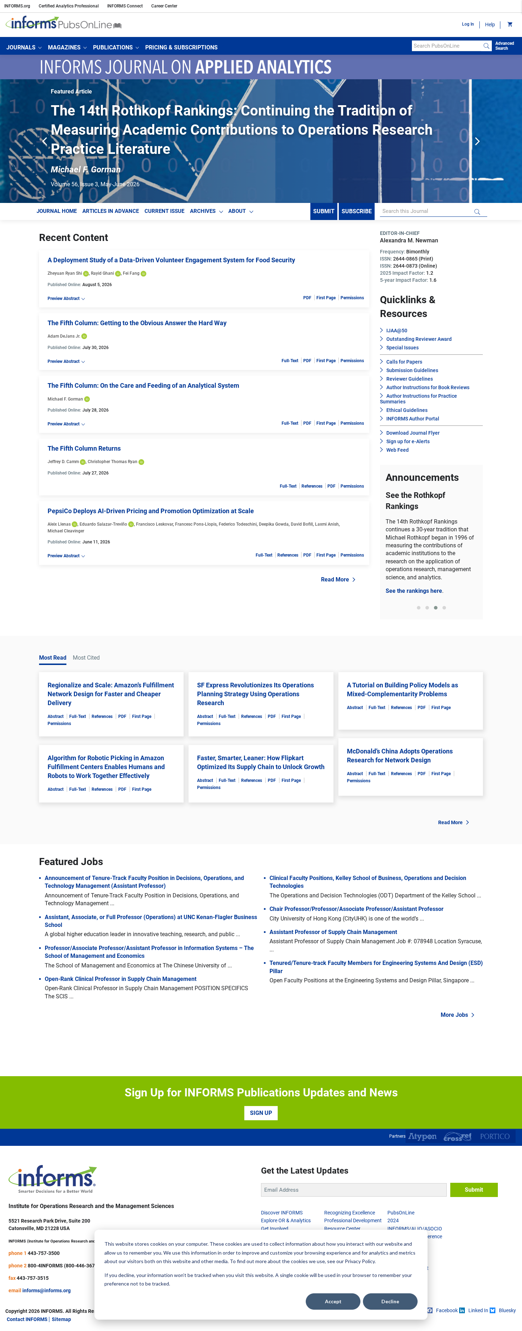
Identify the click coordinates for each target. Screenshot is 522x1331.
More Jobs (454, 1014)
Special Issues (402, 347)
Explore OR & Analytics (286, 1220)
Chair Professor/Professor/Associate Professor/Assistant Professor (357, 909)
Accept (333, 1301)
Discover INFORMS (282, 1212)
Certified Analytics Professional (69, 6)
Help (490, 24)
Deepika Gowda (274, 524)
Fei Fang (131, 273)
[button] (24, 48)
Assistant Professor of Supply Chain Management (333, 932)
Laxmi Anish (327, 524)
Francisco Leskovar (154, 524)
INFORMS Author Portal (412, 419)
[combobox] (446, 46)
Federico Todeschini (238, 524)
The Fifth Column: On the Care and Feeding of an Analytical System (143, 385)
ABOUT (237, 211)
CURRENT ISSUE (164, 211)
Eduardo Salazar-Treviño (103, 524)
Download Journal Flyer (413, 433)
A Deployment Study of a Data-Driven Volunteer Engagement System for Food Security (171, 260)
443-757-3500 (44, 1253)
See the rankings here (414, 590)
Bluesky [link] (507, 1310)
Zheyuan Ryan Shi (65, 273)
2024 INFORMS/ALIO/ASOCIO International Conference (414, 1228)
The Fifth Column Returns (84, 448)
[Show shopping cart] (509, 25)
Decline (390, 1301)
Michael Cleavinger (66, 530)
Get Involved (274, 1228)
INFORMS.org (17, 6)
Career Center (164, 6)
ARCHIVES (203, 211)
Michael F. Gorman (65, 399)
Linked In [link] (478, 1310)
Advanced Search (504, 46)
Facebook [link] (447, 1310)
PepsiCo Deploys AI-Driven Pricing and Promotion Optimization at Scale (151, 511)
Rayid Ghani (102, 273)
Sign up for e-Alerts (408, 441)
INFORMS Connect (125, 6)
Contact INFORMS (27, 1319)
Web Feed (397, 450)
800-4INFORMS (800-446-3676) (63, 1265)
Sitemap (61, 1319)
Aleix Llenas (59, 524)
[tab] (418, 607)
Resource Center (342, 1228)
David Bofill (302, 524)
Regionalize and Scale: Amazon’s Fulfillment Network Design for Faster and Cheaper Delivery (111, 694)
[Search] (486, 46)
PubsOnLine (400, 1212)
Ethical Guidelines (407, 410)
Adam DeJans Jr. (64, 336)
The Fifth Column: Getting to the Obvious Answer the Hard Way (137, 323)
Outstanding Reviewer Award (419, 339)
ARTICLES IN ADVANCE (110, 211)
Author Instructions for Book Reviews (427, 387)
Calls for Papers (404, 362)
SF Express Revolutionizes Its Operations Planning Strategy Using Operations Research (255, 694)
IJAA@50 (396, 330)
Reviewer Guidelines (409, 379)
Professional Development (353, 1220)
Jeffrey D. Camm (63, 461)
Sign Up (261, 1113)
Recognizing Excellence (349, 1212)
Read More (335, 579)
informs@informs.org (46, 1290)
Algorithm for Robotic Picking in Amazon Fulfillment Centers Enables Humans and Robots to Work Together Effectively (106, 766)
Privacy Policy (360, 1261)
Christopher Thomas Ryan (112, 461)
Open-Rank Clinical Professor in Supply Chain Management (120, 979)
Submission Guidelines (412, 370)
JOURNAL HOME (57, 211)
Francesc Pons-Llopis (196, 524)
